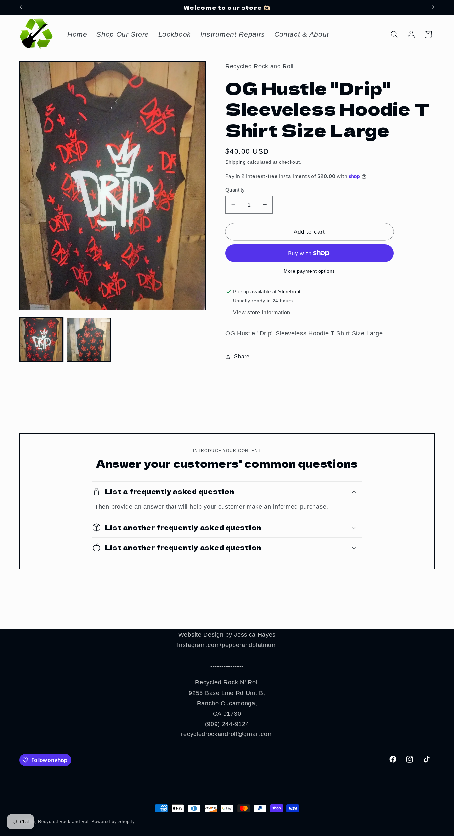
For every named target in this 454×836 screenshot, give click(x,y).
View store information (261, 312)
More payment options (309, 271)
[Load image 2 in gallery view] (89, 340)
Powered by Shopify (113, 821)
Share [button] (241, 356)
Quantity (235, 189)
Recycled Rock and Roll (64, 821)
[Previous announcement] (20, 7)
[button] (394, 34)
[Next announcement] (433, 7)
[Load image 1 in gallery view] (41, 340)
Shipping (235, 162)
